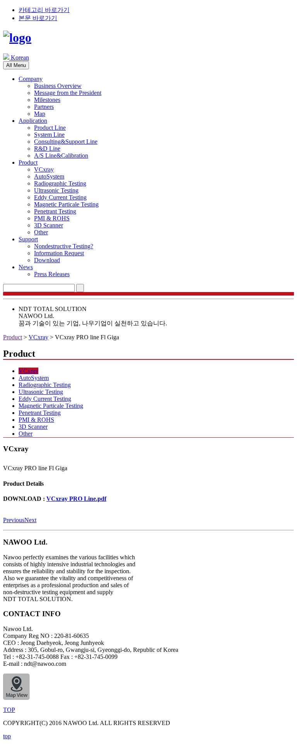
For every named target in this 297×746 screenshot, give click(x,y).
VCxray (44, 169)
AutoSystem (49, 176)
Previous (13, 520)
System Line (49, 134)
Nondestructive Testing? (63, 246)
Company (31, 79)
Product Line (50, 127)
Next (30, 520)
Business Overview (58, 86)
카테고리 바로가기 (44, 10)
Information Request (59, 253)
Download (47, 260)
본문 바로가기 (38, 18)
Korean (19, 57)
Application (33, 120)
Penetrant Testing (55, 211)
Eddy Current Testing (60, 197)
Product (28, 162)
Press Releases (52, 274)
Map (39, 113)
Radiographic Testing (60, 183)
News (26, 267)
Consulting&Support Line (65, 141)
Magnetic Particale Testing (66, 204)
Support (28, 239)
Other (41, 232)
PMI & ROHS (52, 218)
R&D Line (47, 148)
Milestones (47, 99)
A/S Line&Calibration (61, 155)
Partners (44, 106)
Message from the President (67, 92)
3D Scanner (48, 225)
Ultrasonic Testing (56, 190)
